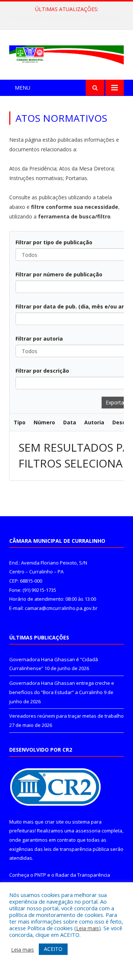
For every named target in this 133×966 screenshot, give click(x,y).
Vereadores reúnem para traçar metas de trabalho (66, 716)
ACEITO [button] (53, 948)
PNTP (40, 875)
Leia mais (87, 928)
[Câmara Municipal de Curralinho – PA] (66, 53)
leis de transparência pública (76, 849)
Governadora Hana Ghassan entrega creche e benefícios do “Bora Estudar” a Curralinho (68, 17)
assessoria (87, 830)
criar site (54, 821)
